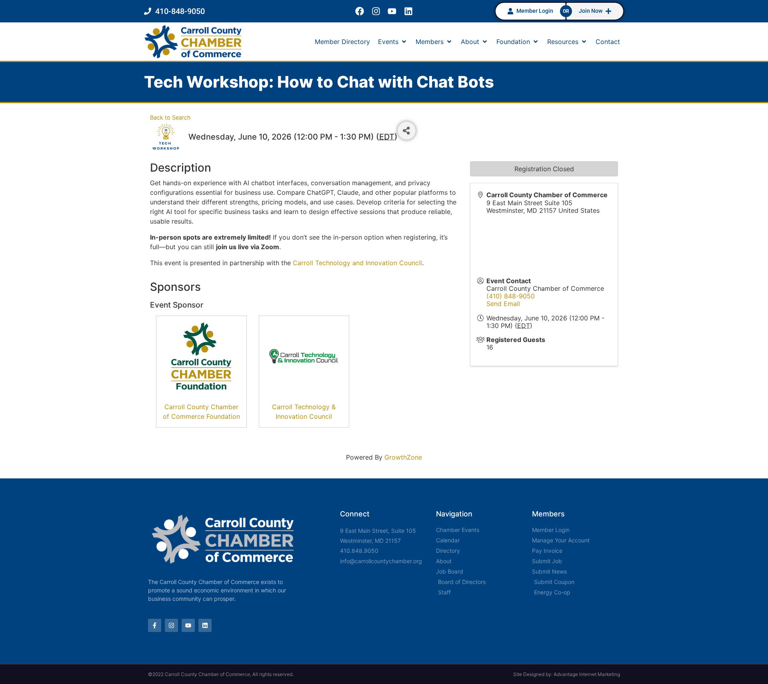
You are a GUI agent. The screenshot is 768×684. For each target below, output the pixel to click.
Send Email (503, 304)
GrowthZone (403, 457)
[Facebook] (359, 11)
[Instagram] (376, 11)
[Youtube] (392, 11)
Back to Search (170, 117)
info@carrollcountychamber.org (381, 561)
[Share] (407, 131)
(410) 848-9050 (510, 296)
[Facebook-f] (154, 625)
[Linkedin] (408, 11)
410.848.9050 (359, 550)
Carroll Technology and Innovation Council (357, 263)
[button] (393, 41)
